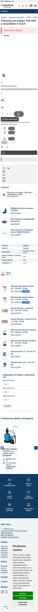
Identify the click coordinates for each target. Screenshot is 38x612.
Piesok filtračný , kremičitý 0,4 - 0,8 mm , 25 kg (22, 309)
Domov (3, 17)
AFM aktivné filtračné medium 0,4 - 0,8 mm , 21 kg (23, 331)
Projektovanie (6, 570)
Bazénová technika (16, 17)
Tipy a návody (6, 546)
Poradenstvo (6, 572)
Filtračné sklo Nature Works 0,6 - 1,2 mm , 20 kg (22, 287)
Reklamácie (5, 551)
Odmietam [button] (23, 598)
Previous (2, 448)
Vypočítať (7, 406)
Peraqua (26, 245)
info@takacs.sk (9, 1)
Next (36, 448)
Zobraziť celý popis (9, 86)
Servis (3, 568)
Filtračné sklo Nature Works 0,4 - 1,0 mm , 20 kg (22, 298)
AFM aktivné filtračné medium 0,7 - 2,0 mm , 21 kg (23, 342)
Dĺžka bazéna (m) (9, 380)
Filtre (29, 17)
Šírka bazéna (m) (8, 388)
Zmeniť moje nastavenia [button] (22, 603)
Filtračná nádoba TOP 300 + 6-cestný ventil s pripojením (10, 452)
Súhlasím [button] (22, 593)
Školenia (4, 566)
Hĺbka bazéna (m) (9, 396)
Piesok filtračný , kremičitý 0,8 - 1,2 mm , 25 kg (23, 320)
